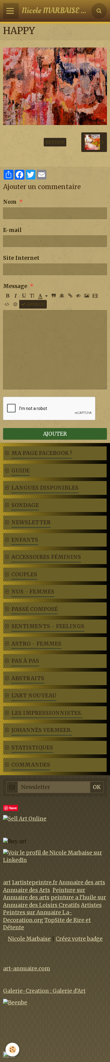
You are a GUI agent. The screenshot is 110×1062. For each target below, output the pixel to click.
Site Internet (21, 258)
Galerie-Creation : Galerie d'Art (44, 991)
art (7, 882)
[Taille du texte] (32, 295)
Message (15, 286)
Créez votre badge (79, 938)
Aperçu (35, 304)
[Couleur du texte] (43, 295)
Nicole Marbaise (29, 938)
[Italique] (15, 295)
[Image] (86, 295)
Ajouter (55, 433)
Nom (9, 202)
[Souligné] (24, 295)
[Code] (7, 304)
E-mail (12, 230)
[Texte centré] (62, 295)
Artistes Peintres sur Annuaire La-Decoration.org (52, 913)
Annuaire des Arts (26, 890)
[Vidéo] (95, 295)
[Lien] (70, 295)
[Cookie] (12, 1049)
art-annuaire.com (26, 968)
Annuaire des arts (82, 882)
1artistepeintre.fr (34, 882)
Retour (55, 142)
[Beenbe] (15, 1002)
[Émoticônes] (15, 304)
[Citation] (54, 295)
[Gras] (7, 295)
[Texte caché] (78, 295)
